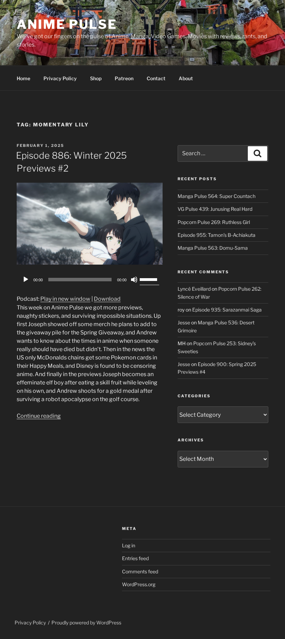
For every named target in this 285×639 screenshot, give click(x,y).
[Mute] (134, 279)
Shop (95, 78)
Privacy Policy (60, 78)
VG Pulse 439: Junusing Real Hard (215, 209)
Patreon (124, 78)
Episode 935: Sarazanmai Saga (227, 310)
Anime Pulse (67, 24)
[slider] (149, 279)
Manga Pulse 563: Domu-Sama (213, 248)
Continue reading (39, 416)
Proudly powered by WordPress (86, 622)
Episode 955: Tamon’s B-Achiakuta (216, 235)
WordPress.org (138, 584)
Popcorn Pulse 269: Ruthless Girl (214, 222)
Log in (128, 545)
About (186, 78)
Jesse (184, 322)
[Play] (25, 279)
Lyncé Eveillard (194, 289)
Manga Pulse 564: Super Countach (216, 196)
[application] (90, 280)
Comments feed (140, 571)
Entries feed (135, 558)
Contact (156, 78)
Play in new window (65, 299)
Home (23, 78)
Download (107, 299)
